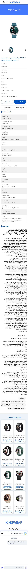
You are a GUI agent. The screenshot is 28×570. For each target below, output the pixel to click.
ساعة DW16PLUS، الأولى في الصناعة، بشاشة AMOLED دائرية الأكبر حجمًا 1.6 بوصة (19, 460)
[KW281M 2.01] (7, 451)
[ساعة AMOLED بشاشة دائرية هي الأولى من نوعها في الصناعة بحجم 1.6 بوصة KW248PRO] (19, 427)
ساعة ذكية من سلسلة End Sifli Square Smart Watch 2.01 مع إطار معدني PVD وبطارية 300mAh (19, 507)
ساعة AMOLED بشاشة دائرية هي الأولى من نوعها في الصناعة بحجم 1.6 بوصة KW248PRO (19, 436)
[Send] (2, 567)
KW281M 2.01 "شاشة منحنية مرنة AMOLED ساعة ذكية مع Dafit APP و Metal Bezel (7, 460)
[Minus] (2, 533)
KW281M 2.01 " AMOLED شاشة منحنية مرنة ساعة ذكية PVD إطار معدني (19, 483)
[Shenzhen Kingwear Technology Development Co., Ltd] (15, 2)
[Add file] (26, 567)
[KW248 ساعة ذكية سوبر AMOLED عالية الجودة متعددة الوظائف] (7, 474)
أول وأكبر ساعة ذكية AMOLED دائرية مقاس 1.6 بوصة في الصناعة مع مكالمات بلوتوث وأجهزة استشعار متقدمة (7, 436)
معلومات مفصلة (20, 107)
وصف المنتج (7, 107)
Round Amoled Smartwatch (16, 408)
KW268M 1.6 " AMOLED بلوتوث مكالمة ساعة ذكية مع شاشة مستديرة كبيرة (7, 507)
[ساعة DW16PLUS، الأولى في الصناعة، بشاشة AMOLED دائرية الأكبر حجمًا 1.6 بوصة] (19, 451)
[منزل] (14, 524)
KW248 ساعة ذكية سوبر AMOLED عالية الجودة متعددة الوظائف (7, 483)
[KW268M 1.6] (7, 498)
